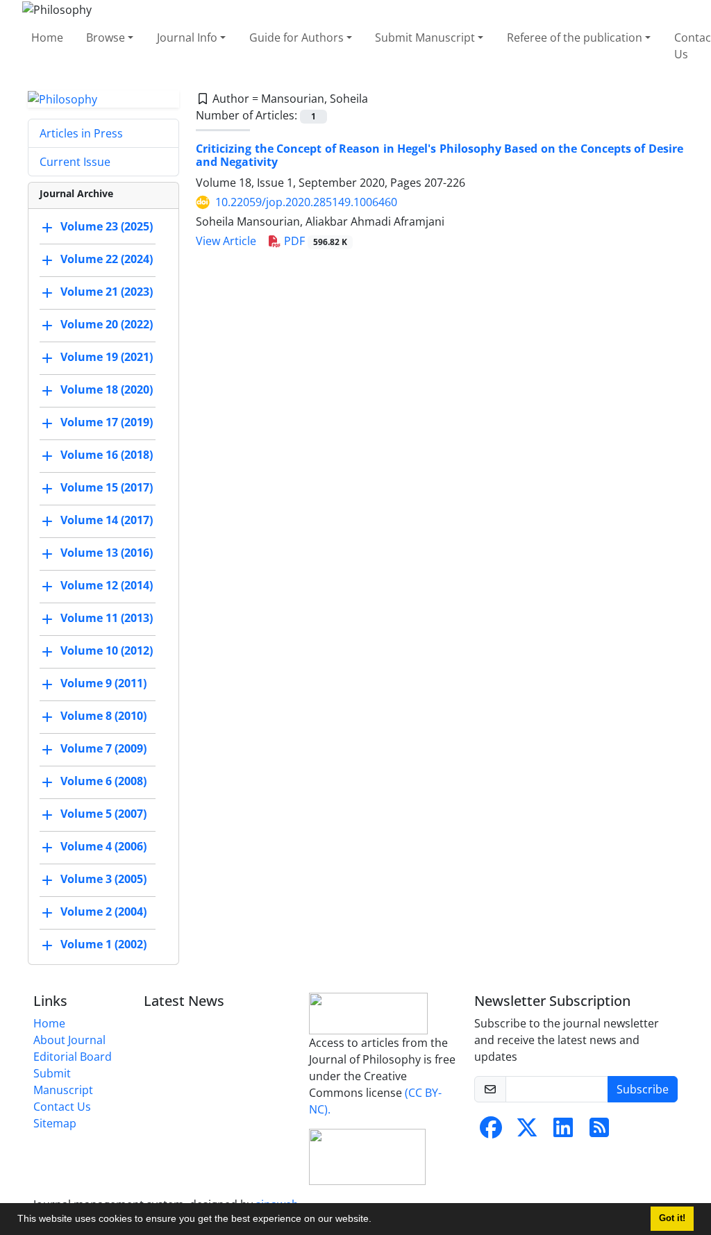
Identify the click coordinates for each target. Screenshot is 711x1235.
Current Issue (75, 161)
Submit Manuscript (425, 37)
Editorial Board (72, 1056)
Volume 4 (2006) (103, 847)
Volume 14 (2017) (106, 520)
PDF (314, 241)
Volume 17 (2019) (106, 422)
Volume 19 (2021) (106, 357)
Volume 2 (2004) (103, 912)
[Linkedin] (563, 1131)
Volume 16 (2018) (106, 455)
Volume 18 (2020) (106, 390)
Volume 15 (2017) (106, 488)
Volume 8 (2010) (103, 716)
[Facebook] (491, 1131)
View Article (226, 241)
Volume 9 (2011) (103, 683)
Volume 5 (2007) (103, 814)
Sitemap (54, 1123)
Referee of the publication (574, 37)
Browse (105, 37)
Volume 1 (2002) (103, 944)
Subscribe (643, 1089)
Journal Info (187, 37)
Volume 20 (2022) (106, 325)
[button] (376, 1220)
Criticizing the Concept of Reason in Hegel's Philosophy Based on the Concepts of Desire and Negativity (439, 155)
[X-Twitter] (527, 1131)
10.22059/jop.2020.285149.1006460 (306, 202)
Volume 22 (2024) (106, 259)
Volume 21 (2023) (106, 292)
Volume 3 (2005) (103, 879)
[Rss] (599, 1131)
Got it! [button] (672, 1218)
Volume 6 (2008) (103, 781)
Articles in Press (81, 133)
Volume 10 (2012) (106, 651)
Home (47, 37)
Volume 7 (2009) (103, 749)
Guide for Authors (296, 37)
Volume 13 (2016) (106, 553)
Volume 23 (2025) (106, 227)
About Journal (69, 1040)
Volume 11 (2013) (106, 618)
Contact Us (62, 1106)
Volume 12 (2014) (106, 586)
